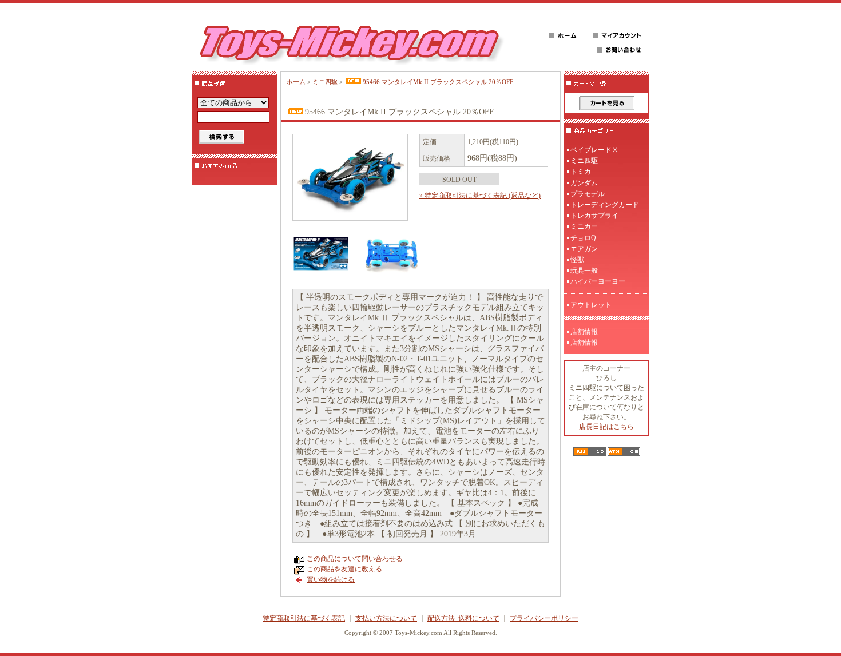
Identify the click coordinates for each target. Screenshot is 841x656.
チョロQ (583, 238)
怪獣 (577, 260)
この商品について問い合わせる (355, 559)
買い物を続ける (331, 579)
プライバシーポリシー (544, 618)
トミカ (580, 172)
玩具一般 (584, 271)
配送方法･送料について (463, 618)
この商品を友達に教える (344, 569)
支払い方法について (386, 618)
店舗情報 (584, 332)
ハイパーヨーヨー (597, 281)
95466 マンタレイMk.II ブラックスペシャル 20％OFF (438, 81)
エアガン (584, 249)
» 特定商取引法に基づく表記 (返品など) (480, 196)
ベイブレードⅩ (594, 150)
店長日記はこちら (606, 427)
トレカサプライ (594, 216)
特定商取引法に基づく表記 (304, 618)
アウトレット (591, 305)
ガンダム (584, 183)
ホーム (296, 81)
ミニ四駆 (325, 81)
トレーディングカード (604, 205)
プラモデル (587, 194)
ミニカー (584, 226)
